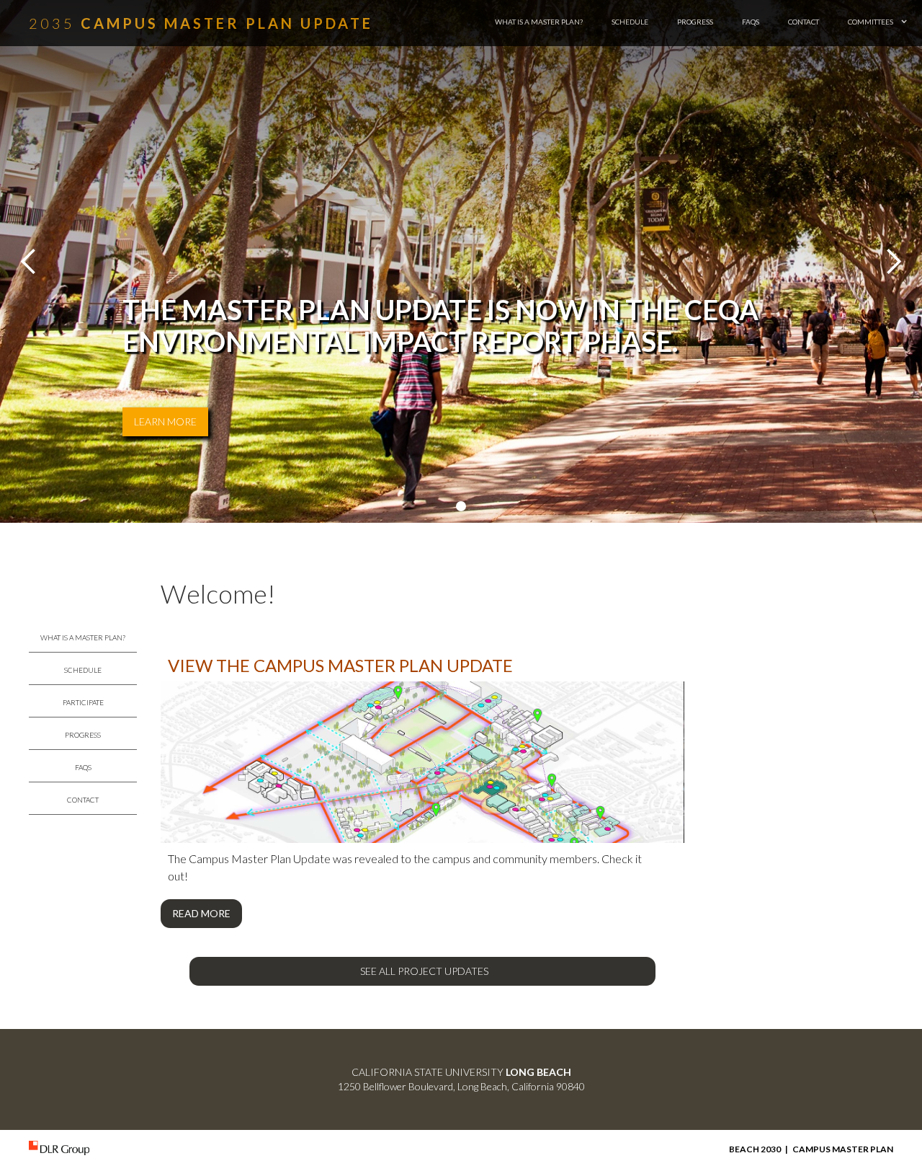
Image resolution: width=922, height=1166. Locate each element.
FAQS (750, 21)
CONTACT (803, 21)
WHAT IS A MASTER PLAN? (82, 637)
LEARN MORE (165, 421)
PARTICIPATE (83, 702)
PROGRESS (695, 21)
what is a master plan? (539, 21)
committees (870, 21)
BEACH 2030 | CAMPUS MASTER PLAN (811, 1149)
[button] (877, 21)
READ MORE (201, 913)
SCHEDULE (630, 21)
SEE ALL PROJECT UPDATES (424, 971)
